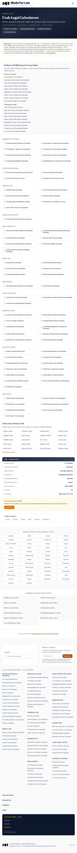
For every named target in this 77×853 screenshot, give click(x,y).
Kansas (11, 551)
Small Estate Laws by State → (49, 603)
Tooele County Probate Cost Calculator (16, 98)
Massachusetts (29, 555)
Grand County (26, 440)
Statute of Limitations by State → (14, 618)
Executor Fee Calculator (9, 689)
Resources (6, 800)
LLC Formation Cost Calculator (61, 681)
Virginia (29, 579)
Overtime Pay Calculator (34, 774)
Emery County (62, 435)
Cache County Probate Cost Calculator (16, 95)
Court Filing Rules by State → (13, 623)
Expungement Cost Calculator (36, 729)
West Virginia (66, 579)
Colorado (15, 519)
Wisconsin (11, 583)
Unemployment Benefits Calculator (37, 781)
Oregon (29, 571)
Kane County (7, 444)
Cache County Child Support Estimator (16, 125)
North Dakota (47, 567)
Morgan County (44, 444)
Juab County (62, 440)
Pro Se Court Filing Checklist (61, 774)
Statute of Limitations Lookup (36, 697)
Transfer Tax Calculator (59, 694)
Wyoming (36, 519)
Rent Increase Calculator (59, 749)
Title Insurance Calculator (60, 691)
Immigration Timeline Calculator (61, 710)
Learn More (9, 507)
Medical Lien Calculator (34, 684)
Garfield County (8, 440)
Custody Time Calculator (9, 739)
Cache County (44, 431)
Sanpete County (63, 448)
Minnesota (66, 555)
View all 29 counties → (9, 452)
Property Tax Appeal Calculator (61, 687)
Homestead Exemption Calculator (37, 756)
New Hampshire (29, 563)
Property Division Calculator (10, 749)
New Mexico (46, 519)
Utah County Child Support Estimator (15, 113)
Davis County (26, 435)
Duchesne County (45, 435)
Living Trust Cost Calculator (10, 703)
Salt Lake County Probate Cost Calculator (17, 80)
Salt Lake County (27, 448)
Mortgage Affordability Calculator (62, 684)
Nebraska (66, 559)
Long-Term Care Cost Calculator (62, 730)
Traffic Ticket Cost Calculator (36, 733)
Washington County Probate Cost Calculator (17, 92)
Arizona (7, 519)
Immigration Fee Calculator (60, 707)
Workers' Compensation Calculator (37, 701)
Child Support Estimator (9, 736)
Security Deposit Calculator (60, 753)
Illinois (29, 547)
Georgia (48, 544)
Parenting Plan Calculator (9, 746)
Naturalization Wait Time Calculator (62, 717)
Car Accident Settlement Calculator (37, 677)
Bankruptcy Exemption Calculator (37, 742)
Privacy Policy (62, 659)
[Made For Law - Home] (5, 845)
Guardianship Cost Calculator (11, 696)
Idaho (29, 519)
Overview (7, 820)
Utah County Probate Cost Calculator (15, 83)
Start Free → (8, 827)
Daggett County (8, 435)
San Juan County (45, 448)
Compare (7, 824)
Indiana (48, 547)
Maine (66, 551)
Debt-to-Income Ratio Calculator (37, 752)
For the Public (8, 795)
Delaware (66, 540)
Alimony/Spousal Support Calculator (13, 732)
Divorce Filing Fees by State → (13, 613)
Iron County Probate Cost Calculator (15, 101)
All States (5, 14)
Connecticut (47, 540)
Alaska (29, 536)
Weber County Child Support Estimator (16, 119)
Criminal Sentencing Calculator (36, 723)
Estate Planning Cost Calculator (12, 683)
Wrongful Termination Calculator (37, 784)
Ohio (66, 567)
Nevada (23, 519)
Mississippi (11, 559)
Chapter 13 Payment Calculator (36, 749)
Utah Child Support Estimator (13, 107)
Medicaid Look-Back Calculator (61, 736)
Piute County (62, 444)
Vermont (11, 579)
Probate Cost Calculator (9, 709)
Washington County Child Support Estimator (17, 122)
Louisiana (47, 551)
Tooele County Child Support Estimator (16, 128)
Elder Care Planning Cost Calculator (63, 726)
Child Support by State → (48, 608)
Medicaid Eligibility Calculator (61, 733)
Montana (47, 559)
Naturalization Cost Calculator (61, 714)
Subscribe (67, 656)
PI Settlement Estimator (34, 691)
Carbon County (63, 431)
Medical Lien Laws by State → (49, 618)
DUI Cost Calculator (33, 726)
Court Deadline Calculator (35, 765)
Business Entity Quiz (58, 762)
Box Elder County (27, 431)
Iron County (43, 440)
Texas (66, 575)
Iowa (66, 547)
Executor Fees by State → (48, 598)
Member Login (10, 832)
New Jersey (48, 563)
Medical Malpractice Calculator (36, 687)
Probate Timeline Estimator (10, 713)
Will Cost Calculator (8, 723)
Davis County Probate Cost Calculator (16, 86)
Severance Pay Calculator (35, 777)
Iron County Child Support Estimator (15, 131)
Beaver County (8, 431)
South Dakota (29, 575)
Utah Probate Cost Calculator (13, 77)
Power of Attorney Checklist (10, 706)
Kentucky (29, 551)
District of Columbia (11, 544)
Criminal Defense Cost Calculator (37, 719)
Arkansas (66, 536)
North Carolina (29, 567)
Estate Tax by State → (10, 603)
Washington (48, 579)
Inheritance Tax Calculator (10, 699)
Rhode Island (66, 571)
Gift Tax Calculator (7, 693)
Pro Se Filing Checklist (59, 778)
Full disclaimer (51, 53)
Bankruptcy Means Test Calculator (37, 745)
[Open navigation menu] (73, 3)
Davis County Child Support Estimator (15, 116)
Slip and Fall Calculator (34, 694)
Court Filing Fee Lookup (59, 771)
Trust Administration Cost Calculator (13, 720)
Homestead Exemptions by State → (51, 613)
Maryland (11, 555)
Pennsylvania (47, 571)
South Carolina (11, 575)
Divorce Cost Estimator (9, 742)
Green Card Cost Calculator (60, 703)
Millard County (26, 444)
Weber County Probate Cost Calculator (16, 89)
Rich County (7, 448)
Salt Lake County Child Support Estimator (16, 110)
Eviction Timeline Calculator (60, 746)
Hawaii (66, 544)
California (11, 540)
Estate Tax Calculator (8, 686)
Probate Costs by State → (12, 598)
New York (11, 567)
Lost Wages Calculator (34, 681)
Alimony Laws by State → (11, 608)
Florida (29, 544)
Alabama (11, 536)
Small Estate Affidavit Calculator (11, 716)
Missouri (29, 559)
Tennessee (48, 575)
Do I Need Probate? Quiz (9, 679)
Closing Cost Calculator (59, 677)
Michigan (47, 555)
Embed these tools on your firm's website (45, 634)
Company (5, 805)
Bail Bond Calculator (33, 716)
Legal (4, 810)
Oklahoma (11, 571)
